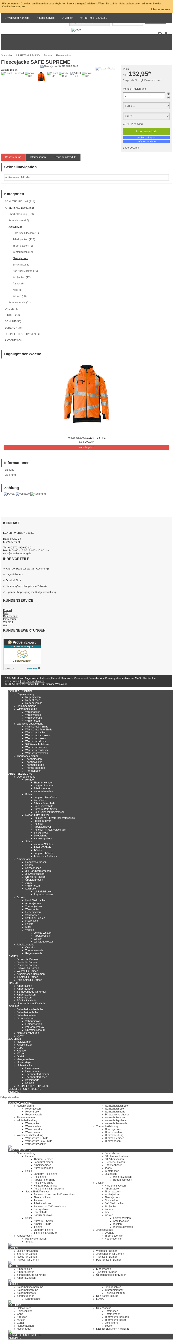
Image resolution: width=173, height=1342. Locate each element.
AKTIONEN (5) (13, 340)
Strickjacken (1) (21, 264)
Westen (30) (20, 296)
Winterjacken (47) (23, 252)
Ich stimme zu (159, 9)
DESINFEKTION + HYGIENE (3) (23, 334)
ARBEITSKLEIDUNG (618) (20, 207)
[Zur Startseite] (76, 29)
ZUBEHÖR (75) (14, 327)
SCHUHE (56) (13, 321)
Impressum (9, 619)
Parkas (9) (18, 283)
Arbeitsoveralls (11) (19, 302)
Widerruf (8, 622)
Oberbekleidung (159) (21, 214)
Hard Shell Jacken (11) (26, 233)
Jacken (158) (15, 226)
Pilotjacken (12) (22, 277)
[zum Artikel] (86, 433)
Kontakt (7, 610)
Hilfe (5, 613)
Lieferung (10, 474)
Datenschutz (10, 616)
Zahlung (9, 469)
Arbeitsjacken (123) (24, 239)
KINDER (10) (12, 315)
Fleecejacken (20, 258)
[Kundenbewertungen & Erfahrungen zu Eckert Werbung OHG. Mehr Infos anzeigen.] (22, 669)
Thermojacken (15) (23, 245)
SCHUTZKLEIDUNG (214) (20, 201)
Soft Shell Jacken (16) (25, 270)
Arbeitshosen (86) (18, 220)
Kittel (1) (17, 289)
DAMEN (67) (12, 308)
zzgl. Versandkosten (149, 80)
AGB (5, 625)
